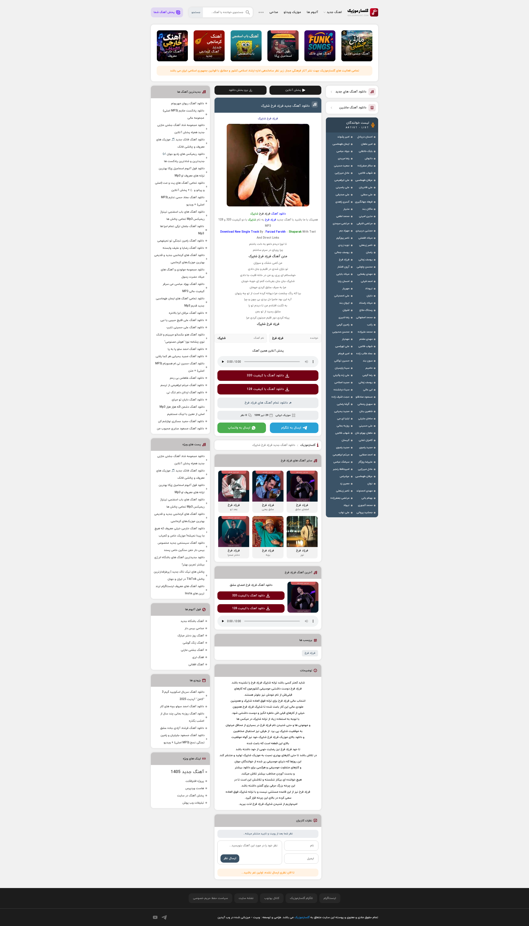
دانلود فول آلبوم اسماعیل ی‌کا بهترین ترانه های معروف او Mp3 (182, 172)
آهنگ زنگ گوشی (193, 643)
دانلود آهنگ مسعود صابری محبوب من (180, 429)
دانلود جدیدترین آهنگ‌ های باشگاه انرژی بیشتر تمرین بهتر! (179, 561)
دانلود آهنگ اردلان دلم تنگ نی (185, 392)
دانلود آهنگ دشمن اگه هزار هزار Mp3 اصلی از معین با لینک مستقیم (182, 410)
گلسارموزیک (363, 12)
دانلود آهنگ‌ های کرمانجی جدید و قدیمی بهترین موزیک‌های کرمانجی (179, 258)
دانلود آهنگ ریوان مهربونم (187, 103)
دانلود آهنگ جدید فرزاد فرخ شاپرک (285, 106)
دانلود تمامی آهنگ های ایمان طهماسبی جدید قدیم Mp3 (180, 302)
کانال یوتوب (271, 898)
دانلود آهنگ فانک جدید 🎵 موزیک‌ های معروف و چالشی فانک (180, 143)
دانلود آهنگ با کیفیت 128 (265, 389)
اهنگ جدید (334, 12)
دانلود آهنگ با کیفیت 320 (265, 375)
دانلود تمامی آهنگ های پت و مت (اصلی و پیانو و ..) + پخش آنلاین (180, 186)
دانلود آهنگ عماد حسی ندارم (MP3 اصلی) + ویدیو (182, 201)
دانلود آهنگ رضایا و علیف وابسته (183, 248)
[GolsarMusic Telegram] (164, 917)
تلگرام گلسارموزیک (301, 898)
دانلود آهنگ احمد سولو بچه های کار (182, 706)
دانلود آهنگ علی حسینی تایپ (185, 327)
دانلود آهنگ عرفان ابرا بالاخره (186, 313)
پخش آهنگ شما (164, 12)
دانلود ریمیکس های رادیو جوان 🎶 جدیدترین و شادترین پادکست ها (183, 157)
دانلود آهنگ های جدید (350, 92)
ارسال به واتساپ (239, 428)
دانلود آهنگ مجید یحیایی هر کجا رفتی (180, 356)
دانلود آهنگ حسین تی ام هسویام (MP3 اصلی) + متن (179, 367)
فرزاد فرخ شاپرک (268, 324)
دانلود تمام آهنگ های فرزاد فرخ (266, 403)
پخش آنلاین (293, 90)
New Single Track (247, 232)
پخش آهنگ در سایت (190, 796)
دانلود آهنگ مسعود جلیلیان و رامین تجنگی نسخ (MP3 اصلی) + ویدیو (183, 739)
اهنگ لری (198, 657)
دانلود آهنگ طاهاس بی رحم (187, 378)
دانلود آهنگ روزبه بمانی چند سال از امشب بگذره (182, 717)
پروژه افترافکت (195, 781)
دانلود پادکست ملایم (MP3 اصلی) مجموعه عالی (183, 114)
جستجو (196, 12)
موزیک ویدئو (292, 12)
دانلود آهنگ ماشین (352, 107)
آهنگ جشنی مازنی (192, 650)
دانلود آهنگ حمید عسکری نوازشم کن (181, 421)
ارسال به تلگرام (291, 428)
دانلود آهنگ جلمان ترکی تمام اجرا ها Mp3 (182, 230)
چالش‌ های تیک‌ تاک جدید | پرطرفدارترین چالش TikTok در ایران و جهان (179, 575)
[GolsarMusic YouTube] (155, 917)
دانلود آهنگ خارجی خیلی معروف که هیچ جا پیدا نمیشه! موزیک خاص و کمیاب (180, 532)
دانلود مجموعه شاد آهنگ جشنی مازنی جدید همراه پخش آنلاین (181, 128)
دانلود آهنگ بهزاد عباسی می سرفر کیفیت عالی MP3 (183, 287)
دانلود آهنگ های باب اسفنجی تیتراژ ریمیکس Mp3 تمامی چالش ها (182, 215)
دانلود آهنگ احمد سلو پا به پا (186, 349)
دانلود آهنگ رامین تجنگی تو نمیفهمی (180, 241)
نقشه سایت (246, 898)
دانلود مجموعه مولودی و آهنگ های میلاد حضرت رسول (182, 273)
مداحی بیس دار (194, 628)
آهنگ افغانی (196, 665)
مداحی (273, 12)
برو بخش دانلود (238, 90)
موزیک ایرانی (283, 415)
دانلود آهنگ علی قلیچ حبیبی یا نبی (182, 320)
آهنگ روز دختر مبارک (191, 636)
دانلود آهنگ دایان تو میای (188, 400)
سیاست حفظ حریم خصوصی (210, 898)
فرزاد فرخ (310, 653)
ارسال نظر (230, 858)
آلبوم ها (312, 12)
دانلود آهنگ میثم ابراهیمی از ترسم (182, 385)
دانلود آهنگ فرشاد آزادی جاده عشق (182, 728)
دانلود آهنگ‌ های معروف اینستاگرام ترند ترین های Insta (180, 590)
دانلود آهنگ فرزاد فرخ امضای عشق (251, 585)
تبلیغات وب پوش (193, 803)
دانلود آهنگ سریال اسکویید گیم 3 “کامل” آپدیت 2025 (183, 695)
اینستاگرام (330, 898)
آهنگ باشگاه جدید (192, 621)
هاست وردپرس (194, 788)
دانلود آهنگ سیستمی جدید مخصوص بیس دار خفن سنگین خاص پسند (181, 546)
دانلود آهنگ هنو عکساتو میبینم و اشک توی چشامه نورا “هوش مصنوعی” (180, 338)
